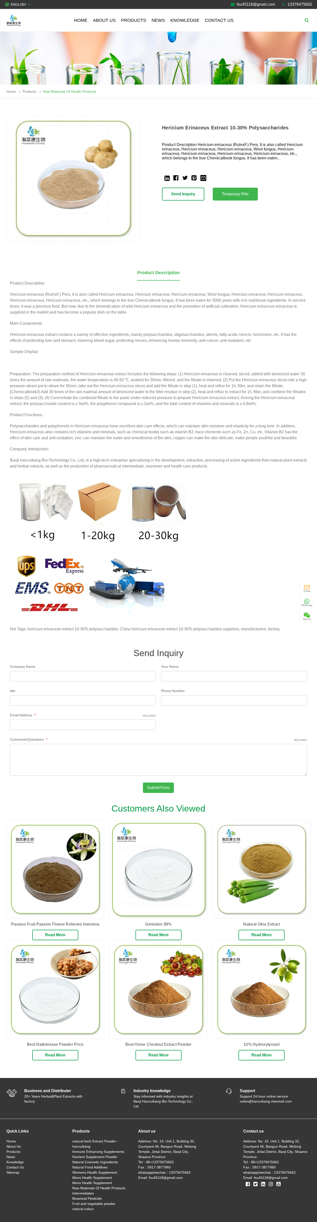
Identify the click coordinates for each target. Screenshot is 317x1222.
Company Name (22, 667)
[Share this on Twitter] (185, 178)
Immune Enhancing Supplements (98, 1152)
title (12, 691)
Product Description (158, 272)
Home (80, 20)
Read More (55, 935)
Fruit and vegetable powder (93, 1204)
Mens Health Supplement (92, 1178)
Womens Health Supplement (94, 1172)
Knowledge (184, 20)
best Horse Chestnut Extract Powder (158, 1044)
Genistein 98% (158, 924)
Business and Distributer (47, 1091)
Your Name (170, 667)
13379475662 (300, 4)
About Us (104, 20)
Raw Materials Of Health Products (69, 91)
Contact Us (219, 20)
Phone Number (173, 691)
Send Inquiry (183, 194)
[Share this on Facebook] (176, 178)
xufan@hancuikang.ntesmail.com (266, 1101)
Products (133, 20)
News (158, 20)
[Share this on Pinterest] (194, 178)
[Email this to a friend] (203, 177)
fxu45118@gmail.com (256, 4)
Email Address (83, 715)
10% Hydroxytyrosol (261, 1044)
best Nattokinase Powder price (55, 1044)
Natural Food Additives (90, 1167)
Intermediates (83, 1193)
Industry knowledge (152, 1091)
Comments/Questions (158, 739)
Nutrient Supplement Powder (94, 1157)
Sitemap (12, 1172)
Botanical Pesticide (87, 1198)
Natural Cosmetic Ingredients (95, 1162)
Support (247, 1091)
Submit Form (158, 788)
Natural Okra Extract (261, 924)
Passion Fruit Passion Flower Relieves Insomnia (55, 924)
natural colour (83, 1209)
